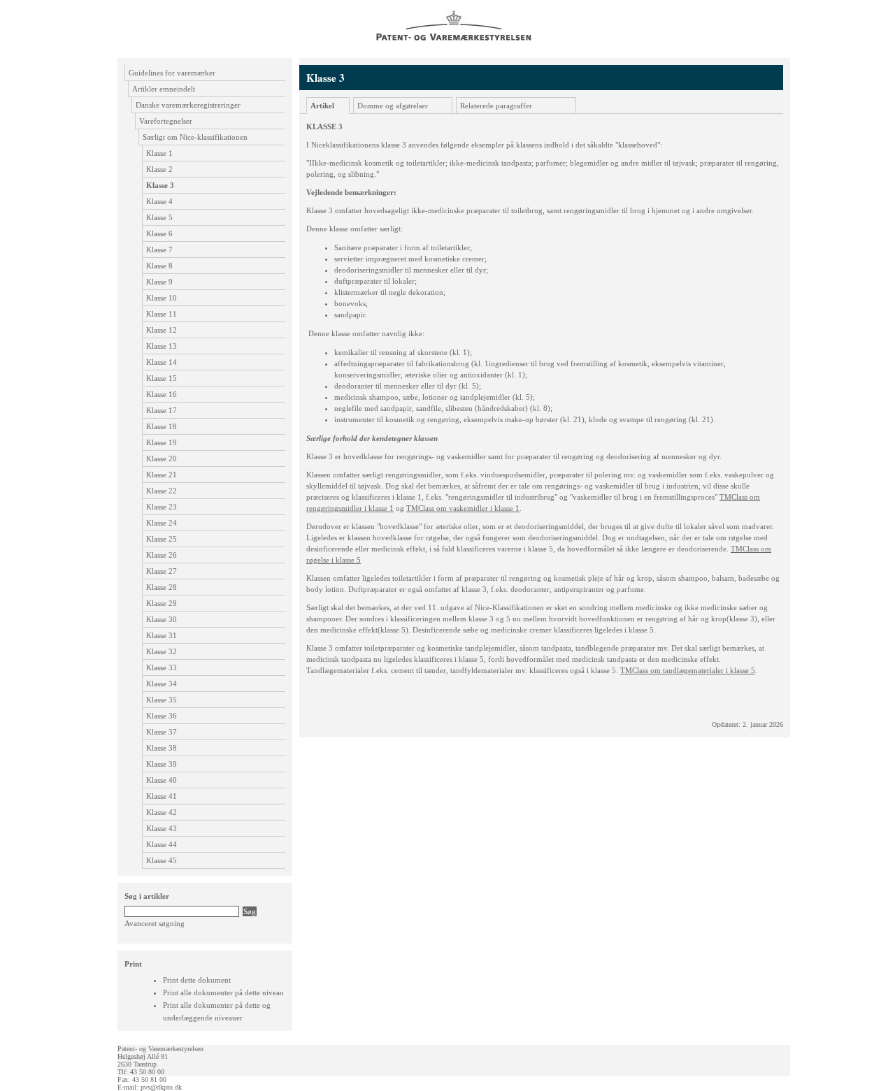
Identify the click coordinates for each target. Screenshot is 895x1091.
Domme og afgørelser (392, 105)
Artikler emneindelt (163, 89)
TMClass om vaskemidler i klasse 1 (463, 508)
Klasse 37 (161, 732)
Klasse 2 (159, 169)
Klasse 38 (161, 748)
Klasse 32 (161, 651)
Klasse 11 (161, 314)
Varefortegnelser (165, 121)
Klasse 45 (161, 860)
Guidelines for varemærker (172, 72)
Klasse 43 (161, 828)
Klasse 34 (161, 683)
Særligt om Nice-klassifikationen (195, 137)
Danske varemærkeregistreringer (188, 105)
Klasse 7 (159, 249)
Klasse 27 (161, 571)
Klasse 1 (159, 153)
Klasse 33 (161, 667)
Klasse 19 (161, 442)
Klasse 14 (161, 362)
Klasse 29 (161, 603)
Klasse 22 (161, 490)
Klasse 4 (159, 201)
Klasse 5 (159, 217)
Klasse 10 (161, 298)
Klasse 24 (161, 523)
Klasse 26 (161, 555)
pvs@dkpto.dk (161, 1087)
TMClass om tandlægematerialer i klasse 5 (687, 670)
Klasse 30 (161, 619)
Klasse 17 (161, 410)
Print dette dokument (197, 980)
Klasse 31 (161, 635)
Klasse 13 (161, 346)
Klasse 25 (161, 539)
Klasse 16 (161, 394)
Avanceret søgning (154, 923)
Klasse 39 (161, 764)
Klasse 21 (161, 474)
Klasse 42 (161, 812)
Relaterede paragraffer (496, 105)
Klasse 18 (161, 426)
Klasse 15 (161, 378)
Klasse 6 (159, 233)
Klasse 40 (161, 780)
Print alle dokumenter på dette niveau (223, 992)
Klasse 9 (159, 281)
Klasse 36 (161, 715)
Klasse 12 (161, 330)
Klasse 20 (161, 458)
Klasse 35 (161, 699)
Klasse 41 (161, 796)
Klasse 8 (159, 265)
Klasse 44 (161, 844)
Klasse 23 (161, 507)
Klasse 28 (161, 587)
